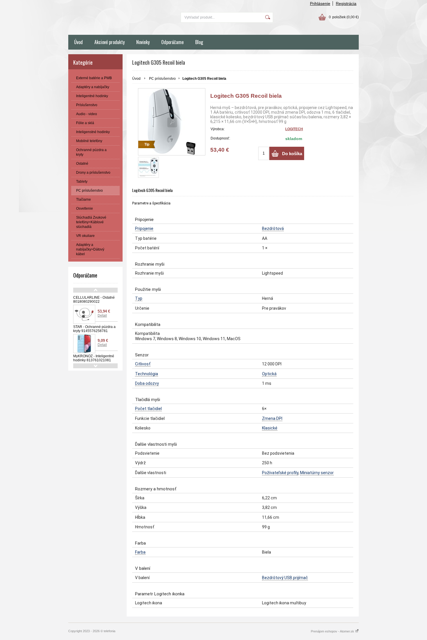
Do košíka (292, 153)
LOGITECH (294, 129)
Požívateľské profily (280, 472)
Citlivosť (142, 364)
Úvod (78, 42)
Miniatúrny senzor (317, 472)
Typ (138, 298)
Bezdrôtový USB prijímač (285, 577)
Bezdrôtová (273, 228)
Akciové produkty (109, 42)
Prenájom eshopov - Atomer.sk (333, 631)
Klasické (269, 428)
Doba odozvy (147, 383)
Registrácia (346, 3)
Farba (140, 552)
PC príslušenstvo (162, 79)
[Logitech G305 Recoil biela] (148, 167)
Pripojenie (144, 228)
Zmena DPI (272, 418)
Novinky (143, 42)
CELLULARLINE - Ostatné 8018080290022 (94, 299)
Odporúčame (172, 42)
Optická (269, 373)
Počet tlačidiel (148, 408)
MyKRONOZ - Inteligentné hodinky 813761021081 (93, 358)
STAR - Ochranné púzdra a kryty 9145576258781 (94, 329)
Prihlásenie (320, 3)
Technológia (146, 373)
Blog (199, 42)
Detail (102, 315)
